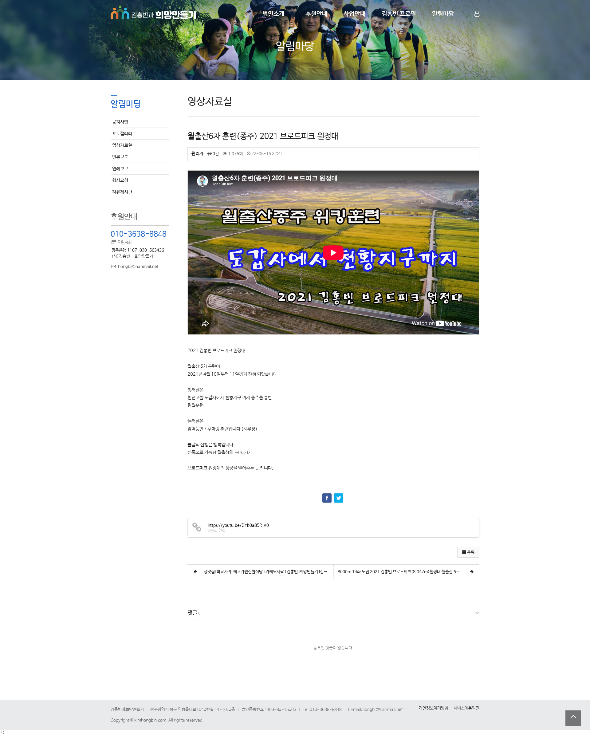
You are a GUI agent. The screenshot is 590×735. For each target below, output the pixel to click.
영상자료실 (122, 145)
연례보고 (120, 168)
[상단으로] (573, 718)
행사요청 (120, 180)
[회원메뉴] (476, 14)
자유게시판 (122, 192)
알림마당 (443, 14)
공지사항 (120, 121)
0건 (215, 153)
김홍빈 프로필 (399, 14)
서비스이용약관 (466, 708)
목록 (470, 552)
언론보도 (120, 157)
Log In (477, 24)
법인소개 (273, 14)
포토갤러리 (122, 133)
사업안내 (355, 14)
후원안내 (316, 14)
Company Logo (154, 12)
